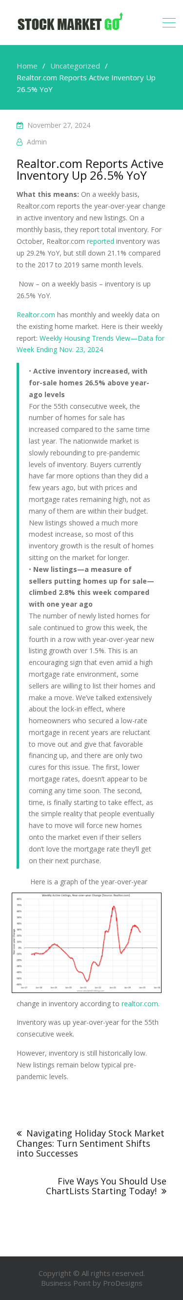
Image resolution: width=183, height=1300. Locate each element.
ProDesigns (122, 1283)
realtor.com (140, 1003)
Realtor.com (36, 314)
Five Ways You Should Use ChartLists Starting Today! (106, 1186)
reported (100, 241)
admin (37, 141)
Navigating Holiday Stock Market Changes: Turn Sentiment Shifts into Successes (90, 1143)
